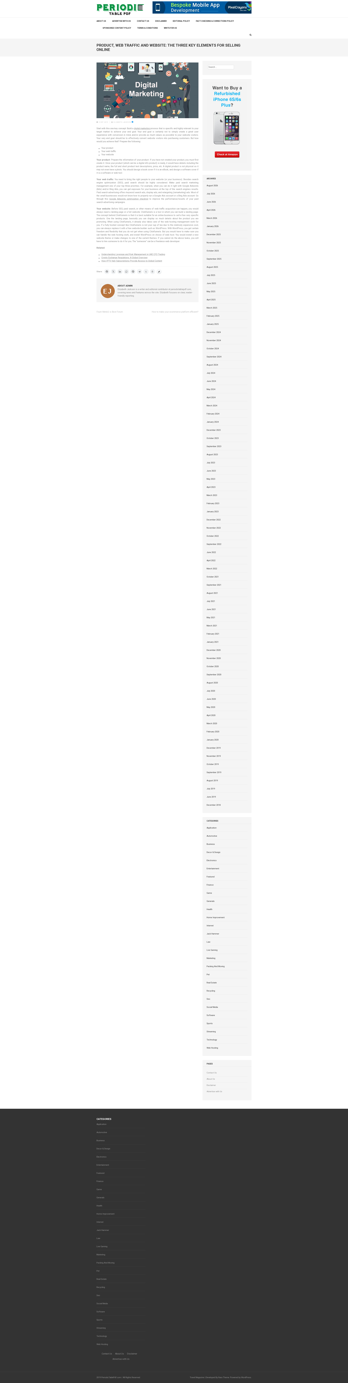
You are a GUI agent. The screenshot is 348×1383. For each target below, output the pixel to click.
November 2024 (214, 340)
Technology (212, 1040)
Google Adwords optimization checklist (128, 199)
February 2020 (213, 731)
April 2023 (211, 487)
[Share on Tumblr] (146, 271)
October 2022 (213, 536)
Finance (210, 885)
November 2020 (214, 658)
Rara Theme (223, 1377)
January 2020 (213, 740)
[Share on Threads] (152, 271)
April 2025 (211, 299)
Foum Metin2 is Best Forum (110, 312)
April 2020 (211, 715)
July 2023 (211, 462)
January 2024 (213, 422)
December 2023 (214, 430)
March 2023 (212, 495)
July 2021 (211, 601)
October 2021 (213, 577)
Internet (210, 925)
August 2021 (212, 593)
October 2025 (213, 251)
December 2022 (214, 520)
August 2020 (212, 683)
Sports (210, 1023)
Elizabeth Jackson (122, 122)
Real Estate (212, 982)
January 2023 (213, 511)
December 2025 (214, 234)
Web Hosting (212, 1048)
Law (208, 942)
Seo (208, 999)
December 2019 (214, 748)
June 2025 (211, 283)
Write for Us (170, 28)
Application (212, 828)
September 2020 (214, 674)
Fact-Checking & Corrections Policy (215, 21)
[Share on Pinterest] (133, 271)
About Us (101, 21)
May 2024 (211, 389)
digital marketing (142, 128)
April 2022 (211, 560)
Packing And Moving (216, 966)
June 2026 (211, 202)
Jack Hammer (213, 934)
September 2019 (214, 772)
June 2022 (211, 552)
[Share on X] (113, 271)
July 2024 (211, 373)
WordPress (246, 1377)
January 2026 (213, 226)
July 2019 (211, 788)
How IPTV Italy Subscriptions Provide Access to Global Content (131, 261)
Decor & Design (213, 852)
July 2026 (211, 193)
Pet (208, 974)
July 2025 (211, 275)
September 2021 (214, 585)
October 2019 (213, 764)
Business (211, 844)
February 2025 (213, 316)
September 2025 (214, 259)
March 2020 (212, 723)
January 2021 (213, 642)
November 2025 (214, 242)
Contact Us (143, 21)
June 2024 (211, 381)
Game (209, 893)
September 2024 (214, 356)
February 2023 (213, 503)
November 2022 (214, 528)
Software (211, 1015)
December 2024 (214, 332)
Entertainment (213, 868)
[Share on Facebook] (106, 271)
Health (209, 909)
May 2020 (211, 707)
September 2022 (214, 544)
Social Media (212, 1007)
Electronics (212, 860)
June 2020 (211, 699)
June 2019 (211, 797)
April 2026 (211, 210)
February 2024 (213, 414)
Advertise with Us (121, 21)
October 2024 (213, 348)
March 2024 (212, 405)
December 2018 (214, 805)
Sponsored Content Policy (117, 28)
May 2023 (211, 479)
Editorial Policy (181, 21)
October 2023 (213, 438)
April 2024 (211, 397)
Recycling (211, 991)
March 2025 (212, 308)
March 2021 (212, 625)
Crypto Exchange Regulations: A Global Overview (124, 257)
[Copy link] (159, 271)
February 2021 (213, 634)
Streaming (211, 1031)
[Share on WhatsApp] (126, 271)
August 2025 (212, 267)
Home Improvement (216, 917)
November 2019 (214, 756)
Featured (211, 876)
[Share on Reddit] (139, 271)
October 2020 (213, 666)
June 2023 (211, 471)
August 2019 (212, 780)
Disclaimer (161, 21)
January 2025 (213, 324)
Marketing (211, 958)
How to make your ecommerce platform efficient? (175, 312)
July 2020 (211, 691)
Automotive (212, 836)
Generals (211, 901)
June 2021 (211, 609)
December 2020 (214, 650)
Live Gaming (212, 950)
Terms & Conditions (147, 28)
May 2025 (211, 291)
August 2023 (212, 454)
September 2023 (214, 446)
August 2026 (212, 185)
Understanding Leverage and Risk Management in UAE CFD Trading (133, 254)
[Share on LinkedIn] (119, 271)
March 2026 (212, 218)
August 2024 (212, 365)
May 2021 (211, 617)
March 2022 (212, 568)
